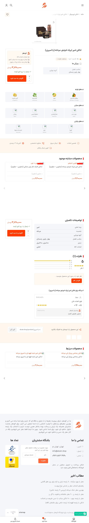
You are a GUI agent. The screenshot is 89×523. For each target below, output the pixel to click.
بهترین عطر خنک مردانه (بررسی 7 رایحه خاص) (67, 490)
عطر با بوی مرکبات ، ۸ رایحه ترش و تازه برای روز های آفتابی (62, 481)
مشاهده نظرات (62, 59)
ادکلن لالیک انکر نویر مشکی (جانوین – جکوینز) (26, 167)
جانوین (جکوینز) (76, 174)
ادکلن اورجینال (73, 14)
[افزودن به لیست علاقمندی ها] (7, 14)
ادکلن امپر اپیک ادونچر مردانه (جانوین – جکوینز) (65, 167)
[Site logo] (44, 5)
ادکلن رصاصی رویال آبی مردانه (72, 357)
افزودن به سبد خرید (16, 78)
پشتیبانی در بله (79, 514)
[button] (79, 337)
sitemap (22, 512)
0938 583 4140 (59, 455)
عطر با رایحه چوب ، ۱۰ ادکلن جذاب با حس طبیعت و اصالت (62, 498)
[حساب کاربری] (6, 5)
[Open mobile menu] (82, 5)
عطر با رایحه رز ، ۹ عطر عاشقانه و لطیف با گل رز (66, 494)
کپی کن (12, 329)
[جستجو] (11, 5)
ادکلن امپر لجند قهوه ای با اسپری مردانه (29, 357)
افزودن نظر (76, 280)
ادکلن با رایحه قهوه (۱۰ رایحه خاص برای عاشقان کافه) (64, 502)
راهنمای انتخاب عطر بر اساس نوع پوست (69, 486)
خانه (82, 14)
